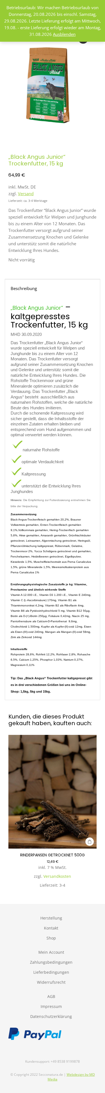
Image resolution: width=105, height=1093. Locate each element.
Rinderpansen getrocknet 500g (52, 855)
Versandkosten (57, 876)
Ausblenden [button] (64, 34)
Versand (26, 193)
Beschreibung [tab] (24, 288)
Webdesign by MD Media (71, 1077)
